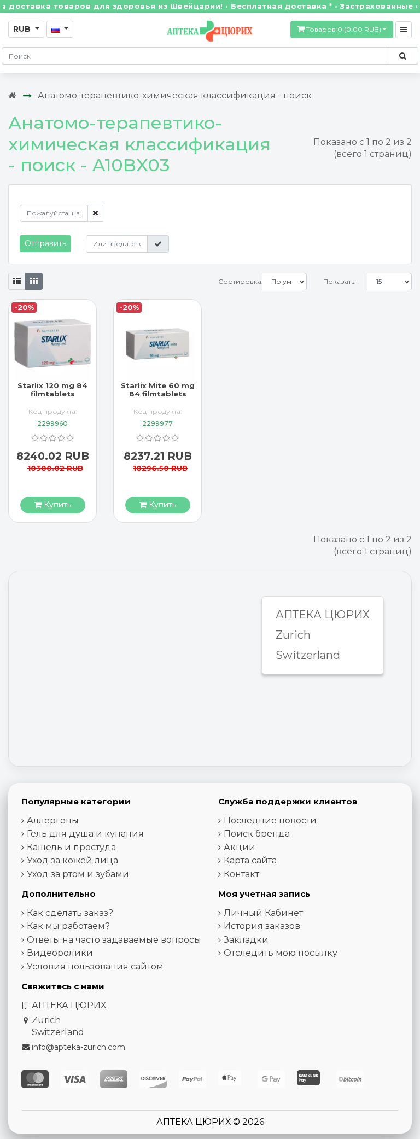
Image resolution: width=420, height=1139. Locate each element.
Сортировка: (240, 281)
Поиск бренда (257, 833)
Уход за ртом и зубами (78, 874)
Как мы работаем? (68, 926)
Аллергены (53, 820)
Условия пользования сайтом (95, 966)
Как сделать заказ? (70, 913)
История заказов (262, 926)
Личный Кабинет (263, 913)
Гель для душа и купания (85, 833)
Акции (239, 847)
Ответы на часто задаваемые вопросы (114, 939)
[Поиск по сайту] (403, 56)
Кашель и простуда (71, 847)
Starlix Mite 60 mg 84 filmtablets (158, 390)
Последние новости (270, 820)
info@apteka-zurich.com (78, 1047)
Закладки (246, 939)
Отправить (45, 243)
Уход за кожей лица (72, 860)
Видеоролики (60, 953)
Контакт (241, 874)
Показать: (339, 281)
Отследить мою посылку (280, 953)
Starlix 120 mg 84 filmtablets (53, 390)
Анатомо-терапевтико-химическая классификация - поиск (175, 95)
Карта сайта (250, 860)
